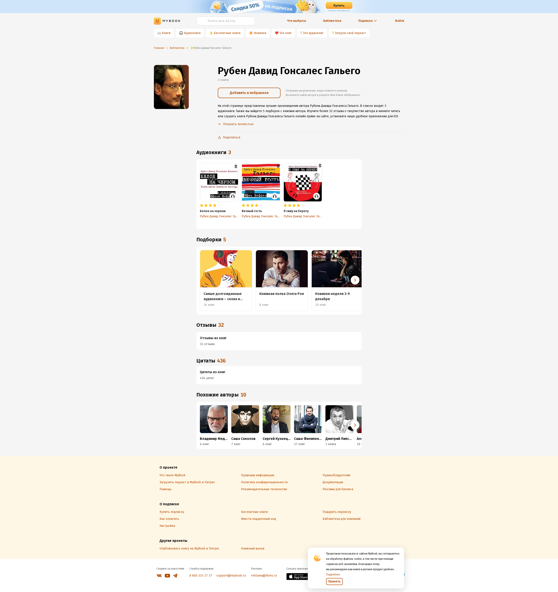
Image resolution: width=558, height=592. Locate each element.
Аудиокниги (192, 33)
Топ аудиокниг (313, 33)
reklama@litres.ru (264, 575)
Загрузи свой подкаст (350, 33)
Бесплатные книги (227, 33)
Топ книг (285, 33)
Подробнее (333, 574)
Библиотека (332, 21)
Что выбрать (296, 21)
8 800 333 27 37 (200, 575)
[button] (355, 280)
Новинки (260, 33)
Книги (166, 33)
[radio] (201, 205)
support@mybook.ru (231, 575)
